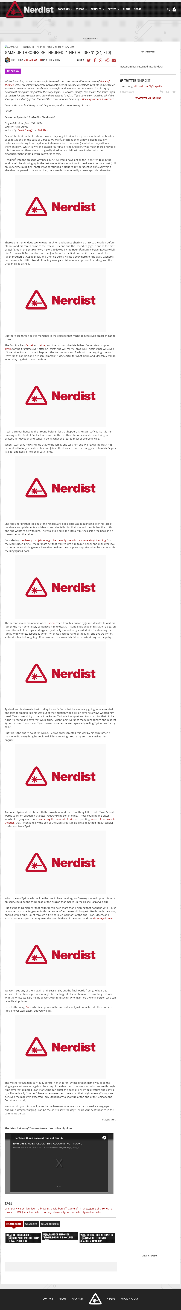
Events (112, 9)
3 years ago (127, 91)
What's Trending (50, 1224)
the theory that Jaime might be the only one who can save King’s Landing (63, 540)
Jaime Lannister (31, 1212)
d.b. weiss (44, 1208)
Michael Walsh (33, 60)
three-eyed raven (103, 918)
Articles (96, 9)
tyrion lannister (72, 1212)
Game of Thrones (78, 1208)
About (62, 1298)
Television (13, 71)
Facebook (95, 60)
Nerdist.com (95, 1299)
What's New (31, 1224)
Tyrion (51, 623)
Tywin (8, 349)
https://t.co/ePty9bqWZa (147, 86)
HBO (18, 1212)
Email (113, 60)
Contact (48, 1298)
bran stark (11, 1208)
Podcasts (64, 9)
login (174, 9)
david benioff (59, 1208)
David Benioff (25, 130)
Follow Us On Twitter (148, 97)
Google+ (101, 60)
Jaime (42, 345)
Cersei (29, 345)
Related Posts (13, 1224)
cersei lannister (27, 1208)
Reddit (107, 60)
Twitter (88, 60)
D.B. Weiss (43, 130)
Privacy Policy (129, 1298)
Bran (28, 1007)
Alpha (126, 9)
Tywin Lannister (92, 1212)
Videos (80, 9)
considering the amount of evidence (57, 819)
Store (137, 9)
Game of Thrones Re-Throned (98, 99)
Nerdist (29, 10)
